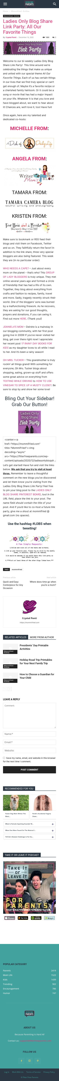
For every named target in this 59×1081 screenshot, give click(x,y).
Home (5, 11)
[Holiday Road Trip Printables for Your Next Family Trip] (10, 663)
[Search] (55, 4)
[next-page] (10, 689)
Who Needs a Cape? (16, 268)
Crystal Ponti (11, 37)
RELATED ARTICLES (15, 637)
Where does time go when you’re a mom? (43, 583)
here (23, 318)
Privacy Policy (49, 1072)
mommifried (17, 569)
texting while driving (17, 380)
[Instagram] (29, 1061)
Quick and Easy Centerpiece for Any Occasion (13, 585)
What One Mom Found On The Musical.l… (20, 830)
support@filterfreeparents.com (35, 1040)
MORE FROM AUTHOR (42, 637)
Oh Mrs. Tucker (13, 360)
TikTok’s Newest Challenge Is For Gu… (19, 837)
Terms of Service (33, 1072)
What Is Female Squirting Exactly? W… (19, 824)
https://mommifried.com (29, 622)
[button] (5, 4)
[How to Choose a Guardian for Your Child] (10, 678)
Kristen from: (29, 216)
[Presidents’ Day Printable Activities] (10, 649)
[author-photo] (29, 614)
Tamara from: (29, 192)
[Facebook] (21, 1061)
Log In (6, 1072)
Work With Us (17, 1072)
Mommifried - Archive (20, 11)
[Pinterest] (38, 1061)
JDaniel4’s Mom (13, 326)
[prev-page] (5, 689)
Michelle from (29, 128)
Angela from (29, 159)
